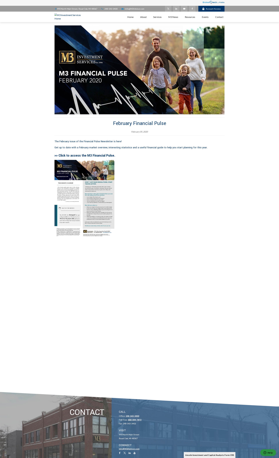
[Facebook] (192, 9)
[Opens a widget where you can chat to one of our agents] (268, 453)
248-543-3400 (111, 9)
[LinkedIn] (176, 9)
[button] (130, 17)
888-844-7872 (134, 420)
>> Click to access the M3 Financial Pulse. (84, 155)
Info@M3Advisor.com (134, 9)
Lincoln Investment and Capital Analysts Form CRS (209, 455)
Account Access (213, 9)
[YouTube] (184, 9)
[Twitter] (168, 9)
